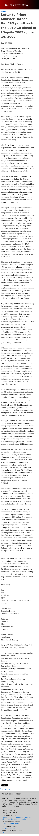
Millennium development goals (14, 819)
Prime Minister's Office (10, 824)
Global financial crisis (23, 817)
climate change (8, 817)
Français (31, 17)
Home (3, 11)
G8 (3, 832)
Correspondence (8, 828)
